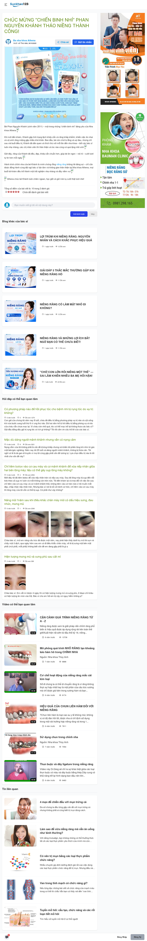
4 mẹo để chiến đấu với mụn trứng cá (63, 802)
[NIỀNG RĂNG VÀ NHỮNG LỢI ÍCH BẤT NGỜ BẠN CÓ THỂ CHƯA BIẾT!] (20, 345)
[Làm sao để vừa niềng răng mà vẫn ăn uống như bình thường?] (20, 836)
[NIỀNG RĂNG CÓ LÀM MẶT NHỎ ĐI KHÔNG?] (20, 311)
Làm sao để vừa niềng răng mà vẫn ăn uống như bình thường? (67, 831)
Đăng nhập (122, 937)
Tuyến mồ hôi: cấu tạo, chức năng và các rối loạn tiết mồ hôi (67, 912)
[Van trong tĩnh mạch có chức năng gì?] (20, 890)
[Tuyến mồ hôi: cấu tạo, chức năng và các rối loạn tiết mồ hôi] (20, 917)
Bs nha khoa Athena (24, 40)
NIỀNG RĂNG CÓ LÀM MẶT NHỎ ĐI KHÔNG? (63, 306)
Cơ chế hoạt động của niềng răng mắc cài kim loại (66, 677)
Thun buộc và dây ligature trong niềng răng (66, 764)
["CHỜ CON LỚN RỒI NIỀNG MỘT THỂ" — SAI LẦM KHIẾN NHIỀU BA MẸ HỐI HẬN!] (20, 378)
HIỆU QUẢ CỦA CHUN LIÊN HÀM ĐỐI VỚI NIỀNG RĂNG (66, 708)
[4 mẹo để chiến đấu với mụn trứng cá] (20, 808)
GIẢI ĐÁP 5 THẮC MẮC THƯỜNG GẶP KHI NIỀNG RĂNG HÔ (67, 272)
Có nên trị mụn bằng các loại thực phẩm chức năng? (65, 858)
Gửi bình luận (79, 214)
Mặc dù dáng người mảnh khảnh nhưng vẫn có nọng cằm (40, 439)
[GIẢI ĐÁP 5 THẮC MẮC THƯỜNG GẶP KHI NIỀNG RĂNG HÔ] (20, 277)
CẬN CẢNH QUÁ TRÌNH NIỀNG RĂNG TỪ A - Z (66, 619)
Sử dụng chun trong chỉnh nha (59, 737)
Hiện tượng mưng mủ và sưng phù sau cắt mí (32, 556)
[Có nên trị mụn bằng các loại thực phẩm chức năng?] (20, 862)
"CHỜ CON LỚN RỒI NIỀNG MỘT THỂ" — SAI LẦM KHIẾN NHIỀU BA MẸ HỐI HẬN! (66, 374)
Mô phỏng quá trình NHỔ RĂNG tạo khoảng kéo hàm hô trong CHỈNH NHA (67, 650)
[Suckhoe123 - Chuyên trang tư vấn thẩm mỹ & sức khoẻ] (19, 4)
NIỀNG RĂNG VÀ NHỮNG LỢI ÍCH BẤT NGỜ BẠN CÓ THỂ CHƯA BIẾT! (65, 340)
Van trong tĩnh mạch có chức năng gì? (63, 883)
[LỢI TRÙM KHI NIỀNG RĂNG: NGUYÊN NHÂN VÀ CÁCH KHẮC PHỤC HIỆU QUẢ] (20, 243)
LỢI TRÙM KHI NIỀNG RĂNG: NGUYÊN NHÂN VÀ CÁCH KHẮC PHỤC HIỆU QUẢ (66, 238)
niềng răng (61, 164)
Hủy (92, 214)
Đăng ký (137, 937)
